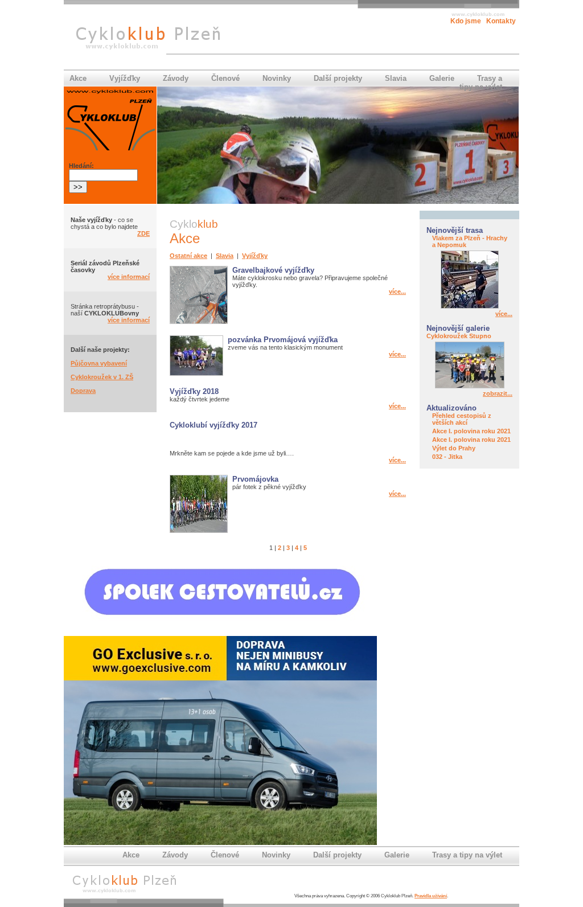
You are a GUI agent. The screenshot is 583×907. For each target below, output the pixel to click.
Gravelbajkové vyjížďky (273, 270)
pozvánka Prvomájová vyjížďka (283, 339)
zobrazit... (497, 393)
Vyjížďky (124, 78)
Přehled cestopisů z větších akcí (461, 419)
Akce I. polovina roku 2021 (471, 431)
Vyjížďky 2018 (194, 391)
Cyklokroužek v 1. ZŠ (102, 377)
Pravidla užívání (430, 895)
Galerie (441, 78)
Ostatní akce (188, 255)
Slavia (396, 78)
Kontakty (501, 21)
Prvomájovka (255, 479)
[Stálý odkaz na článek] (469, 306)
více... (503, 313)
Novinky (276, 78)
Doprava (83, 390)
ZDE (143, 233)
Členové (225, 78)
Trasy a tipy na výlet (480, 82)
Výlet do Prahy (453, 448)
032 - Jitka (447, 456)
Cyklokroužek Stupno (458, 336)
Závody (175, 78)
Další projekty (338, 78)
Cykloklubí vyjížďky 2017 (213, 425)
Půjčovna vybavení (99, 363)
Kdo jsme (465, 21)
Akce (78, 78)
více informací (129, 276)
